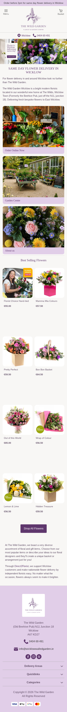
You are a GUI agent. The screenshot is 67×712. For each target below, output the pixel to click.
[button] (33, 666)
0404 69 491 (43, 35)
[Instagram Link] (34, 656)
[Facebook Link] (28, 656)
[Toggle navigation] (6, 12)
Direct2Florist (21, 566)
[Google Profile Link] (39, 656)
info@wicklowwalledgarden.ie (36, 648)
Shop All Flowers (33, 528)
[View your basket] (61, 12)
